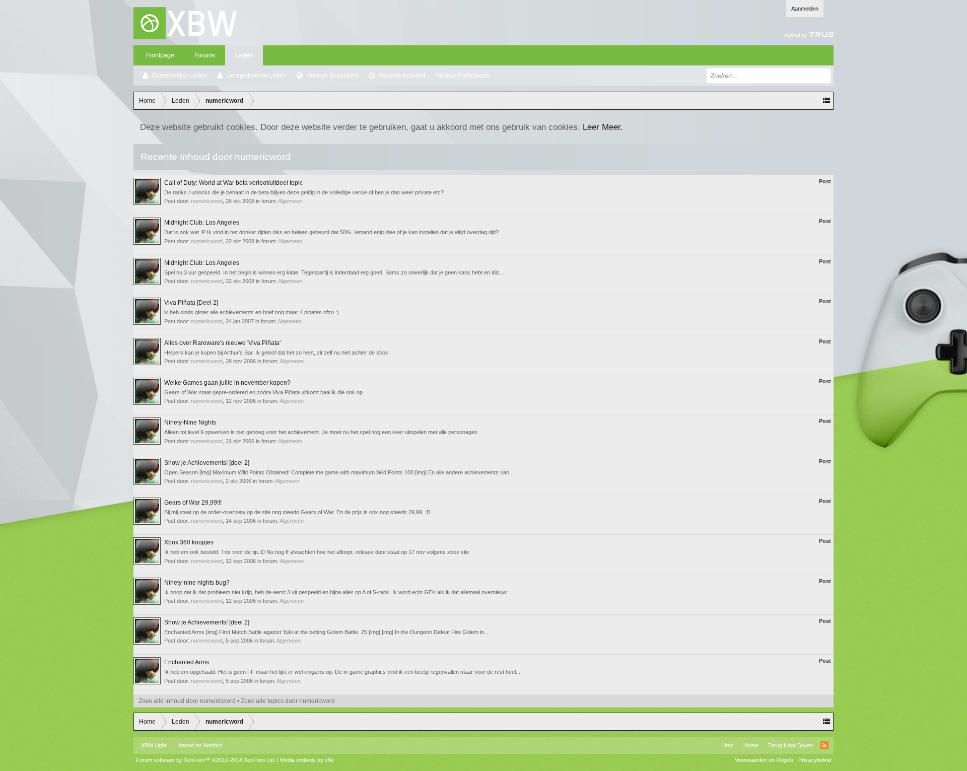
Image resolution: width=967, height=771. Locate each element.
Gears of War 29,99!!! (193, 502)
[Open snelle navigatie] (826, 101)
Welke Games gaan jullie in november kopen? (227, 382)
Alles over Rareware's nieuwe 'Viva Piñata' (222, 342)
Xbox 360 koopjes (189, 542)
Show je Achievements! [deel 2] (206, 462)
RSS (824, 745)
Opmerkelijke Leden (179, 75)
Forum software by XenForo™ (205, 760)
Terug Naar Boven (790, 745)
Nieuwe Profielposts (462, 75)
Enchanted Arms (186, 662)
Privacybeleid (814, 760)
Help (727, 745)
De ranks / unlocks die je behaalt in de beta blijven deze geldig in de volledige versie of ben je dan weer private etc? (304, 192)
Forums (204, 55)
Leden (244, 55)
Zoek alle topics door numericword (288, 701)
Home (750, 745)
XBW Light (153, 745)
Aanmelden (804, 9)
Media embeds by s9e (307, 760)
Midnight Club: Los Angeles (201, 222)
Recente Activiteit (401, 75)
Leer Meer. (603, 127)
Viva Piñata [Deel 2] (191, 302)
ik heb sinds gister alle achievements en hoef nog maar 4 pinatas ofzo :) (251, 312)
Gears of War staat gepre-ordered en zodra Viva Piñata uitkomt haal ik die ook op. (264, 392)
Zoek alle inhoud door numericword (187, 701)
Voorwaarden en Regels (764, 760)
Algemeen (290, 201)
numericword (207, 201)
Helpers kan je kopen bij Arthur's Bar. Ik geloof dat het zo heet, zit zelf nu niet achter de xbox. (277, 352)
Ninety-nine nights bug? (197, 582)
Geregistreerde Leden (256, 75)
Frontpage (160, 55)
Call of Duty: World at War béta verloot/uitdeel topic (233, 182)
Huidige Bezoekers (332, 75)
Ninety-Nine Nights (190, 422)
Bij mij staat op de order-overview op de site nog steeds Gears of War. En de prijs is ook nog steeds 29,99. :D (297, 512)
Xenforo (212, 745)
